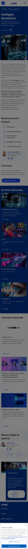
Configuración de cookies (14, 541)
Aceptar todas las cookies (14, 546)
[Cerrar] (26, 525)
